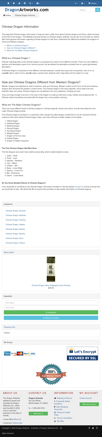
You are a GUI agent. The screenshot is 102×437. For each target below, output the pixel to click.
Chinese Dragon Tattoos (15, 243)
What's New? (9, 252)
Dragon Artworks (22, 428)
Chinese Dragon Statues (15, 229)
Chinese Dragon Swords (15, 233)
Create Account (86, 398)
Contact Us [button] (39, 413)
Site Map (60, 421)
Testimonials (17, 423)
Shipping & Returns (64, 398)
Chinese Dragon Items (14, 238)
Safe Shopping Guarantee (61, 407)
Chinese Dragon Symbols (16, 210)
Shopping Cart (9, 327)
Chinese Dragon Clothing (16, 220)
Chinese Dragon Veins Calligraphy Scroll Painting (51, 285)
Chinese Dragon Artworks (16, 215)
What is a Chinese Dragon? (17, 45)
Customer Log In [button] (90, 404)
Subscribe (52, 312)
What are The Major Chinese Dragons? (22, 50)
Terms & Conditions (64, 418)
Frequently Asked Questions (62, 402)
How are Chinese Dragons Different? (21, 48)
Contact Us (79, 186)
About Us (17, 419)
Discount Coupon (52, 318)
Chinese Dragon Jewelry (15, 224)
